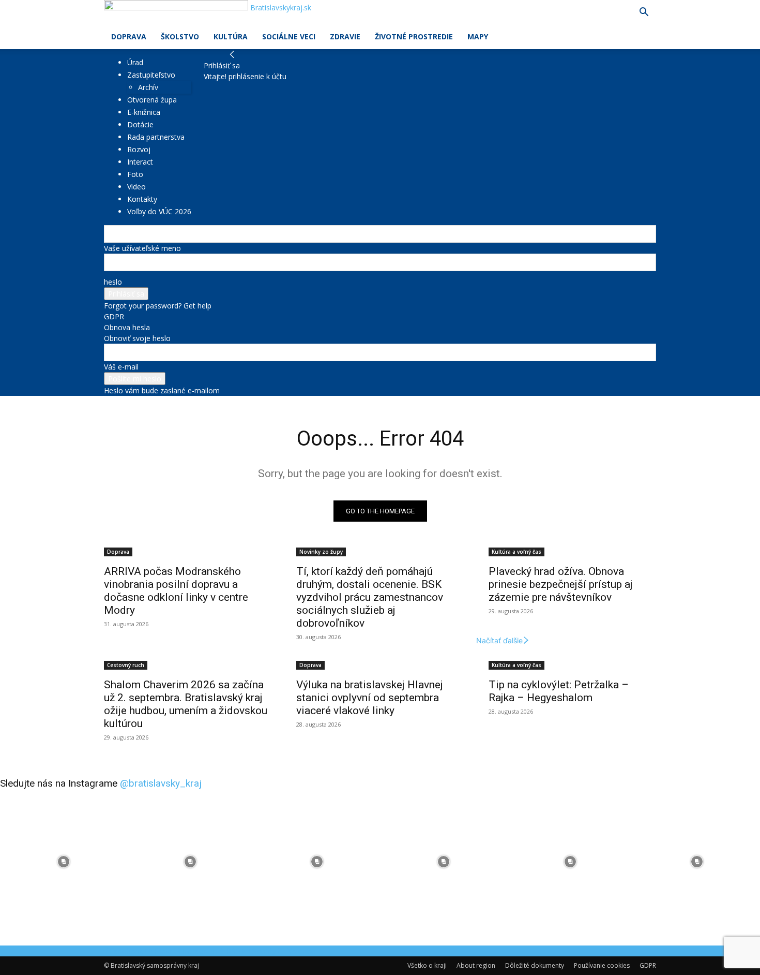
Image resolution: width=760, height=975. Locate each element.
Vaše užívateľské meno (142, 248)
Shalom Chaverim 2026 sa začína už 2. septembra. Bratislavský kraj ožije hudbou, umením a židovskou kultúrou (185, 704)
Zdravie (345, 36)
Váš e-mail (121, 367)
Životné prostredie (414, 36)
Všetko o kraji (427, 965)
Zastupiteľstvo (151, 75)
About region (476, 965)
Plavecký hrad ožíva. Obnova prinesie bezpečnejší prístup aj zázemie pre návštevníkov (561, 584)
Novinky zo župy (321, 551)
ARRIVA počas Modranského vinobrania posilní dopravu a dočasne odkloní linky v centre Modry (176, 590)
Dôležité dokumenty (534, 965)
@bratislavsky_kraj (161, 783)
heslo (113, 282)
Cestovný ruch (125, 665)
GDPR (114, 316)
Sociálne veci (288, 36)
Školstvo (180, 36)
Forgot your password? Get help (157, 306)
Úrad (135, 62)
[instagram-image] (63, 861)
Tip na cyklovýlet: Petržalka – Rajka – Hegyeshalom (559, 691)
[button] (643, 13)
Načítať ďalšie (499, 640)
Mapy (477, 36)
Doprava (128, 36)
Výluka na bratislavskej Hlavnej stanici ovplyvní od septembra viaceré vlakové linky (369, 697)
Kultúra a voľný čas (516, 551)
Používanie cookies (602, 965)
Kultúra (231, 36)
